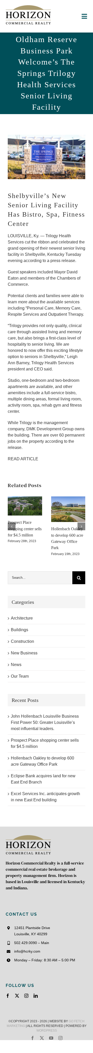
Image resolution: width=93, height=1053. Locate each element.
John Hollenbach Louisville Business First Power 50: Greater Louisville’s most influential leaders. (45, 722)
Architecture (22, 618)
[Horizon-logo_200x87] (28, 7)
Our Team (20, 676)
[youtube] (51, 1038)
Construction (22, 641)
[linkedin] (36, 996)
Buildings (19, 630)
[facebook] (8, 996)
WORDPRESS (46, 1030)
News (16, 664)
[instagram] (26, 996)
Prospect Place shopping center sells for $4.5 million (25, 528)
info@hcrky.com (27, 951)
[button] (12, 526)
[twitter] (17, 996)
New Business (24, 653)
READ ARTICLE (23, 459)
